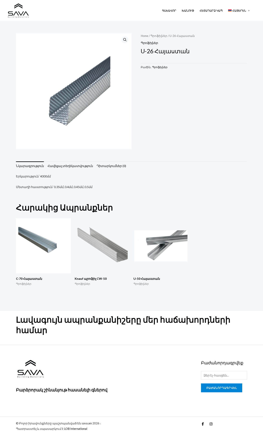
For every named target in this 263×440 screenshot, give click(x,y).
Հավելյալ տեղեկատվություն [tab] (70, 166)
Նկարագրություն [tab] (30, 166)
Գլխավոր (169, 10)
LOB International (75, 428)
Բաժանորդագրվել (221, 387)
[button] (248, 10)
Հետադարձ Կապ (211, 10)
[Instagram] (211, 424)
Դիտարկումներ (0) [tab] (111, 166)
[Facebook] (202, 424)
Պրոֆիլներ (158, 35)
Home (144, 35)
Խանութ (188, 10)
